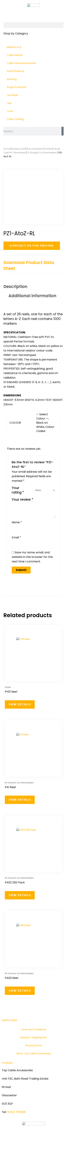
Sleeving (12, 79)
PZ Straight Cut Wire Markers (42, 152)
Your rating (18, 490)
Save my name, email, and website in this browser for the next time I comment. (32, 556)
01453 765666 (16, 1112)
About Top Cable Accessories (33, 1053)
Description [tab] (15, 286)
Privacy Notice (33, 1045)
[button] (33, 25)
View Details (20, 704)
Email (16, 537)
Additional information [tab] (32, 296)
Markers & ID (14, 47)
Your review (22, 499)
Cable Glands (15, 55)
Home (6, 148)
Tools (10, 111)
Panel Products (15, 71)
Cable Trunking (15, 119)
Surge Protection (16, 87)
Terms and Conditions (33, 1029)
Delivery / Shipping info (33, 1037)
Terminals (12, 95)
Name (17, 522)
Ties (9, 103)
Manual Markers (34, 148)
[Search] (63, 131)
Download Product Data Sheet (28, 265)
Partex (48, 148)
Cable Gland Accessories (21, 63)
